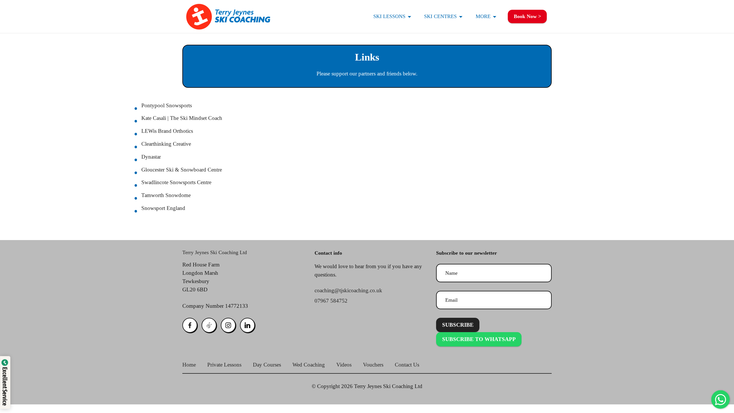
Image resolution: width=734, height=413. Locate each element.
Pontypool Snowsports (166, 105)
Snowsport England (163, 208)
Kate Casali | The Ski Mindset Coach (181, 118)
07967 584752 (331, 301)
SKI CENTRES (440, 16)
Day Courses (267, 365)
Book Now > (527, 16)
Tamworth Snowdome (166, 195)
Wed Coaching (308, 365)
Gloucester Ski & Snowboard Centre (181, 170)
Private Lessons (224, 365)
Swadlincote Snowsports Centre (176, 182)
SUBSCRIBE (458, 325)
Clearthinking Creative (166, 144)
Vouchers (374, 365)
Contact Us (407, 365)
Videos (344, 365)
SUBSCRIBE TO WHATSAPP (479, 339)
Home (189, 365)
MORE (483, 16)
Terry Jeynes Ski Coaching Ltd (214, 252)
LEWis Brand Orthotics (167, 131)
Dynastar (151, 157)
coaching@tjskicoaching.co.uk (348, 290)
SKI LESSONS (389, 16)
